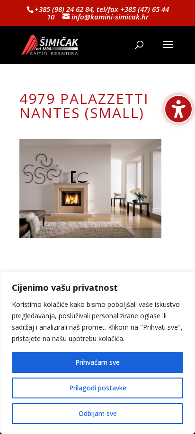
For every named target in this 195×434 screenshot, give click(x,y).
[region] (97, 353)
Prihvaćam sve (97, 362)
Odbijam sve (98, 413)
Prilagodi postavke (97, 387)
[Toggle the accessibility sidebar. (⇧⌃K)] (178, 109)
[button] (168, 50)
